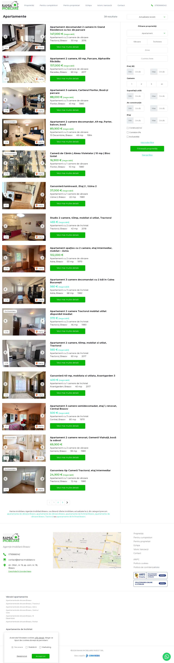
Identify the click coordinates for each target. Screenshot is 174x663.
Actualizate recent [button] (147, 17)
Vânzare (137, 42)
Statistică (32, 647)
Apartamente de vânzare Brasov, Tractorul (23, 604)
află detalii (39, 638)
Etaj (129, 115)
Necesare (18, 647)
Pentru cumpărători (49, 5)
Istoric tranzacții (104, 5)
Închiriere (157, 42)
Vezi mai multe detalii (68, 47)
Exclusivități (134, 137)
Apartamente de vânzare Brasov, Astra (21, 607)
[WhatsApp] (167, 657)
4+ (162, 84)
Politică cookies (140, 563)
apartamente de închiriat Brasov (80, 514)
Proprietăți (29, 5)
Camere (131, 78)
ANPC (136, 559)
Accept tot (40, 656)
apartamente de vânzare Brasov (21, 514)
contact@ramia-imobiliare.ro (21, 560)
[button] (5, 37)
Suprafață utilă (134, 90)
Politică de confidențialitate (146, 567)
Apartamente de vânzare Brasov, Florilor (22, 622)
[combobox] (147, 33)
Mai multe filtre (147, 142)
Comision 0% (135, 132)
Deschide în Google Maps (19, 571)
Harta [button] (40, 47)
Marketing (46, 647)
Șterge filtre (147, 155)
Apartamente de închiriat (19, 629)
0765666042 (161, 5)
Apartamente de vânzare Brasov (19, 600)
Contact (121, 5)
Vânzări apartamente (17, 597)
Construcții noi (135, 128)
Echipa (89, 5)
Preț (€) (130, 66)
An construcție (134, 103)
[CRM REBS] (92, 656)
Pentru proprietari (71, 5)
